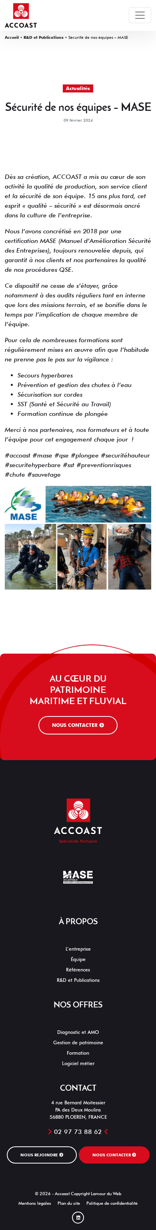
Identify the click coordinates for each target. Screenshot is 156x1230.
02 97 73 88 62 (78, 1132)
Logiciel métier (78, 1063)
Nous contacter (75, 725)
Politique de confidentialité (112, 1203)
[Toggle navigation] (140, 15)
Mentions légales (34, 1203)
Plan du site (69, 1203)
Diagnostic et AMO (78, 1032)
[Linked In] (78, 1218)
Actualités (78, 88)
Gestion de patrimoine (78, 1042)
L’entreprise (78, 949)
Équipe (78, 959)
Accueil (12, 37)
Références (78, 970)
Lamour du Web (106, 1193)
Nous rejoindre (39, 1154)
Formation (78, 1053)
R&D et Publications (44, 37)
